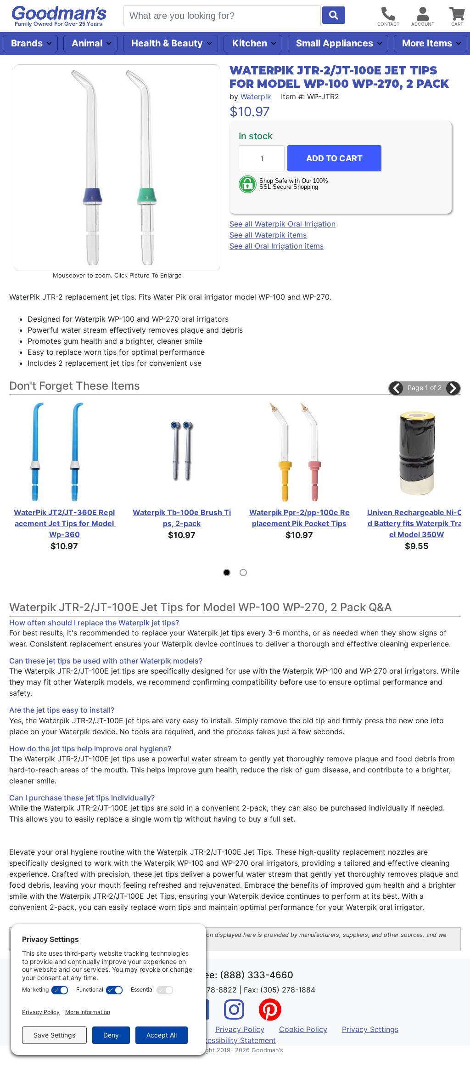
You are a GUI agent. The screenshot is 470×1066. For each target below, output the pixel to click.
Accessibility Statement (235, 1040)
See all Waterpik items (268, 234)
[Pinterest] (270, 1015)
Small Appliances (334, 43)
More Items (427, 43)
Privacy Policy (239, 1029)
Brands (27, 43)
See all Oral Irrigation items (276, 245)
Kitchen (249, 43)
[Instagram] (234, 1015)
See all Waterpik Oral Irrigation (282, 223)
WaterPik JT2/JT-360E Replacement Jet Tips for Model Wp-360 (64, 523)
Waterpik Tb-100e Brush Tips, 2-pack (182, 518)
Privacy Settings (370, 1029)
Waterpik (256, 96)
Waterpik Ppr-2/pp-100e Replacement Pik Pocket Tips (299, 518)
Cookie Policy (303, 1029)
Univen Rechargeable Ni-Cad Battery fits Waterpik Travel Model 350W (417, 523)
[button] (396, 388)
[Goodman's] (59, 16)
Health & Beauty (167, 43)
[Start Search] (333, 15)
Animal (87, 43)
